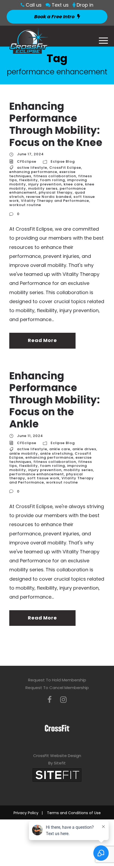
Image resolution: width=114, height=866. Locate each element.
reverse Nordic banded (48, 196)
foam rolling (52, 180)
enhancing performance (33, 171)
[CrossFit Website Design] (57, 774)
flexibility (28, 180)
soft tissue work (43, 478)
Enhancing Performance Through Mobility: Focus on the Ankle (54, 400)
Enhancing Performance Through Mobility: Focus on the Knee (55, 124)
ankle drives (84, 449)
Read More (42, 340)
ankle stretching (56, 453)
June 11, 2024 (30, 435)
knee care (73, 184)
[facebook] (49, 700)
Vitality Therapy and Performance (55, 200)
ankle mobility (23, 453)
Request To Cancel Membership (57, 687)
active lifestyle (32, 167)
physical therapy (56, 192)
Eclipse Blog (63, 161)
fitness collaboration (54, 176)
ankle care (59, 449)
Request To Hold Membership (57, 680)
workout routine (25, 204)
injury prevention (45, 184)
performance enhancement (36, 474)
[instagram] (63, 700)
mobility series (43, 188)
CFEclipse (26, 161)
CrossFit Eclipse (65, 167)
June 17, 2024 (30, 154)
